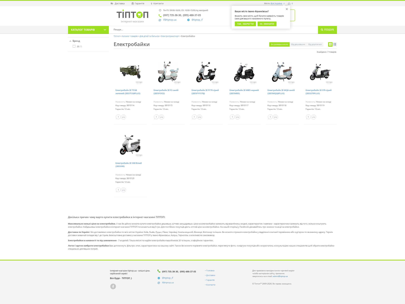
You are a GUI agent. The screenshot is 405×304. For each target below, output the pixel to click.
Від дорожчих (315, 44)
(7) (79, 46)
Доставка (210, 275)
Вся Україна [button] (276, 3)
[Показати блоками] (330, 44)
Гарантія (210, 280)
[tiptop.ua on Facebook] (113, 286)
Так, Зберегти (245, 23)
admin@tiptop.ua (280, 276)
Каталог (83, 29)
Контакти (210, 284)
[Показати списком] (335, 44)
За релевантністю (279, 44)
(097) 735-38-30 (170, 271)
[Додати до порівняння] (123, 117)
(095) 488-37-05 (188, 271)
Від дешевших (298, 44)
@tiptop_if (197, 20)
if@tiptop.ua (168, 282)
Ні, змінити (267, 23)
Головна (210, 270)
